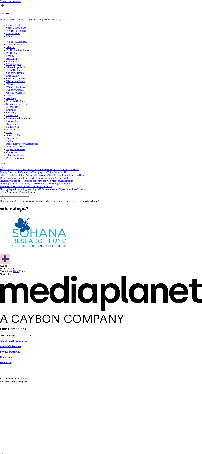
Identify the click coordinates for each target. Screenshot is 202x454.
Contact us (11, 152)
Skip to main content (10, 1)
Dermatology (12, 75)
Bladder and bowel (15, 81)
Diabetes (10, 84)
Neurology (11, 98)
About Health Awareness (13, 341)
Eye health (11, 138)
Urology (10, 141)
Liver (9, 132)
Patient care (12, 115)
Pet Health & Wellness (17, 50)
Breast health (12, 58)
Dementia (11, 109)
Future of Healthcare (16, 101)
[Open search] (1, 167)
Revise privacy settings (20, 381)
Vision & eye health (16, 67)
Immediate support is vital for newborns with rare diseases (53, 201)
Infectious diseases (15, 146)
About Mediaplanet (16, 155)
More (9, 36)
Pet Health (11, 53)
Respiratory (12, 124)
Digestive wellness (15, 149)
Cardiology (12, 61)
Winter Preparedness (16, 41)
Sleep (9, 95)
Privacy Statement (15, 158)
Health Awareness (28, 19)
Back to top (6, 362)
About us (10, 47)
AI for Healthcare (15, 70)
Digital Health (13, 25)
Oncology (11, 112)
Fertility (10, 56)
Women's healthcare (16, 30)
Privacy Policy (5, 381)
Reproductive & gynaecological (22, 143)
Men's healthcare (14, 44)
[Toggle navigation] (59, 20)
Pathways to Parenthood (18, 118)
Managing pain (13, 64)
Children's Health (15, 73)
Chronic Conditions (16, 27)
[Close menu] (1, 195)
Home (3, 201)
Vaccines (10, 129)
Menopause (12, 107)
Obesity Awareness (15, 92)
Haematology (13, 121)
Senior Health (13, 126)
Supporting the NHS (16, 104)
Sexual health (13, 135)
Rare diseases (13, 33)
